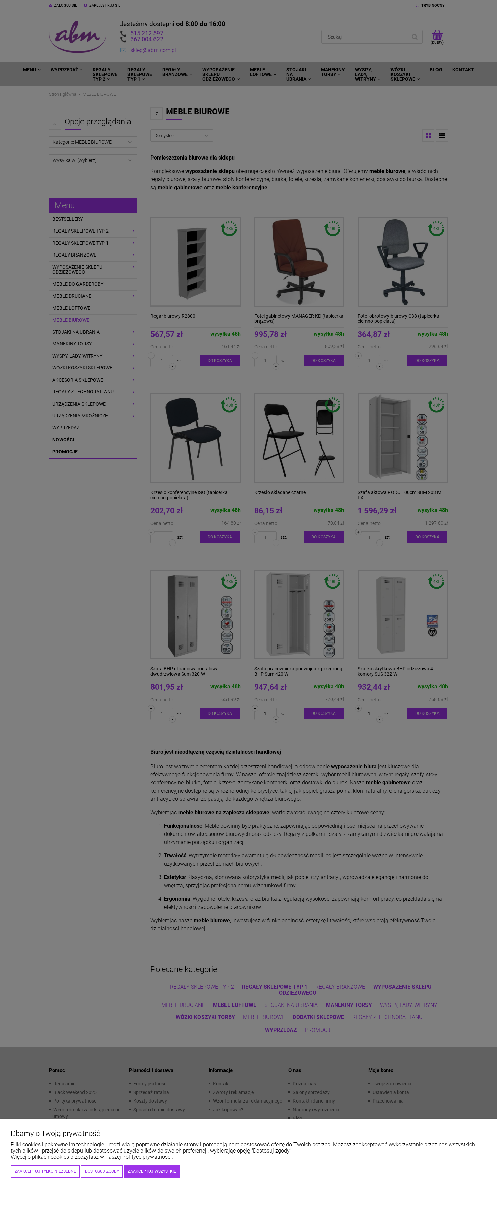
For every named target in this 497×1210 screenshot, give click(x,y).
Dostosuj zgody (102, 1171)
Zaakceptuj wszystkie (152, 1171)
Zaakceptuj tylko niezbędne (45, 1171)
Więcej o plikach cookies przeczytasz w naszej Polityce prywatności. (92, 1157)
